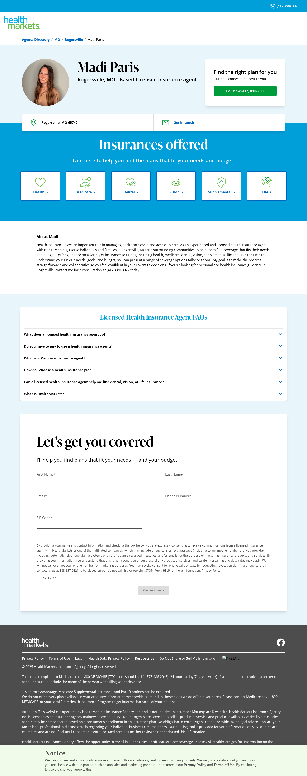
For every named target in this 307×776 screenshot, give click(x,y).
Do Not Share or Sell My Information (188, 658)
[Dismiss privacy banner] (260, 751)
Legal (79, 658)
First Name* (46, 474)
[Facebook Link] (281, 642)
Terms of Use (59, 658)
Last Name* (174, 474)
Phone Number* (178, 496)
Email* (42, 496)
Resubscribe (144, 658)
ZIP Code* (44, 517)
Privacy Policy (33, 658)
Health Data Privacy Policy (109, 658)
